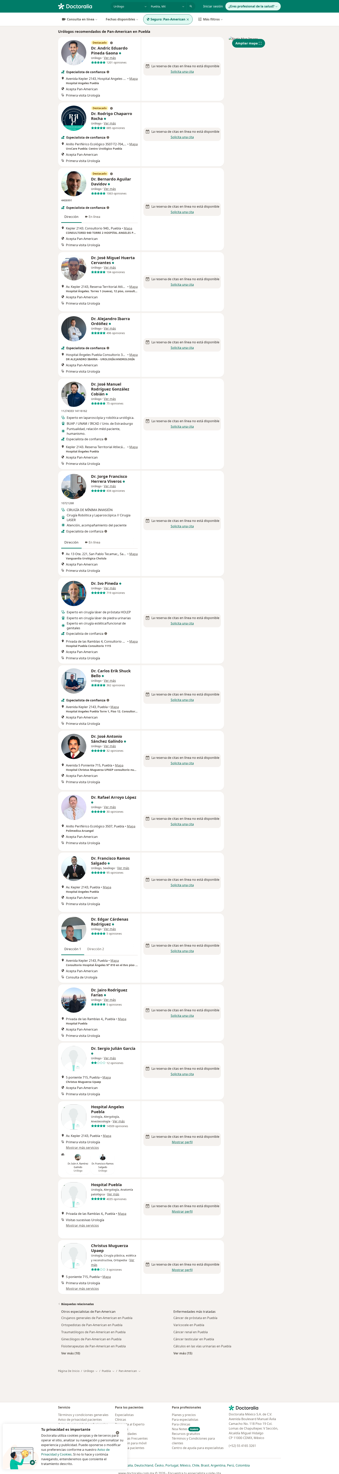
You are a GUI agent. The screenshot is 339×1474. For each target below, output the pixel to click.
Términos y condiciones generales (83, 1415)
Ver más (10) (70, 1353)
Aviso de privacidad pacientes (80, 1419)
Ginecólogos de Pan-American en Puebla (91, 1339)
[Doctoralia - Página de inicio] (82, 6)
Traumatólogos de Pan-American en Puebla (93, 1332)
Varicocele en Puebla (188, 1325)
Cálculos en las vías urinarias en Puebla (202, 1346)
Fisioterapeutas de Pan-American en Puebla (93, 1346)
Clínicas (120, 1419)
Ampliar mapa (246, 43)
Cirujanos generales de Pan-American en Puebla (96, 1318)
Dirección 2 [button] (95, 949)
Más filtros (211, 19)
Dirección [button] (71, 217)
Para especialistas (185, 1419)
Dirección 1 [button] (72, 949)
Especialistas (124, 1415)
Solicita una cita (182, 71)
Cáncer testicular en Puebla (193, 1339)
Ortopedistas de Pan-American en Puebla (91, 1325)
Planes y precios (184, 1415)
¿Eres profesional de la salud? (251, 6)
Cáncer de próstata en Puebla (195, 1318)
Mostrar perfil (182, 1142)
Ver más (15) (182, 1353)
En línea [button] (94, 217)
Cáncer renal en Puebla (190, 1332)
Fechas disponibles (120, 19)
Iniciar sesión (213, 6)
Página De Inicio (68, 1371)
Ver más (110, 58)
